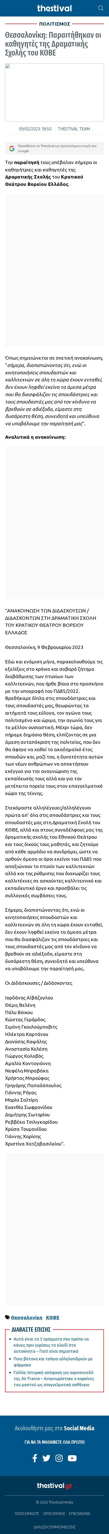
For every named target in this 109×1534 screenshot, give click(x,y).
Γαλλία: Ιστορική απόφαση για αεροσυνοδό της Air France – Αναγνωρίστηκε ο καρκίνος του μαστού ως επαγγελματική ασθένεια (54, 1378)
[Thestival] (54, 8)
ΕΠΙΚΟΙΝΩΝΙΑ (79, 1514)
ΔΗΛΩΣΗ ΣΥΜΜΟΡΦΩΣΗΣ (55, 1527)
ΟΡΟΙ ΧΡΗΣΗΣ (54, 1514)
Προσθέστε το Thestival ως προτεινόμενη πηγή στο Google (57, 148)
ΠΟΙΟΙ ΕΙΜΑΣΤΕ (27, 1514)
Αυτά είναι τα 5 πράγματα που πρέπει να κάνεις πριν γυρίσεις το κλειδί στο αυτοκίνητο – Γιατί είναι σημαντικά (51, 1345)
